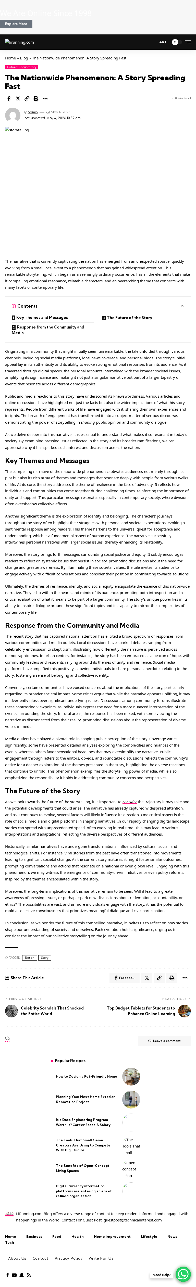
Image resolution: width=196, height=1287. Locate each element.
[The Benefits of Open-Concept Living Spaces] (131, 1168)
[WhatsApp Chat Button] (183, 1274)
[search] (152, 42)
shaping (88, 422)
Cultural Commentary (21, 67)
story (44, 957)
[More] (44, 98)
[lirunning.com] (19, 42)
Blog (24, 57)
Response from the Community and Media (48, 330)
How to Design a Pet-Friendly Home (86, 1076)
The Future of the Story (129, 317)
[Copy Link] (26, 98)
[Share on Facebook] (8, 98)
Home (10, 57)
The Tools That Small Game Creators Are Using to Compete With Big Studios (83, 1145)
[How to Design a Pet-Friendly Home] (131, 1077)
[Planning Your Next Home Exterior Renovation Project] (131, 1099)
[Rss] (28, 1275)
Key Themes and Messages (42, 317)
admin (33, 112)
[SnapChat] (21, 1275)
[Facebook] (7, 1275)
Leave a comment (167, 1041)
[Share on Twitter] (17, 98)
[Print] (36, 98)
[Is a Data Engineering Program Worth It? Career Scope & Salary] (131, 1122)
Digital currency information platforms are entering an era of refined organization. (84, 1191)
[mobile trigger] (186, 42)
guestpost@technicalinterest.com (133, 1219)
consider (129, 801)
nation (29, 957)
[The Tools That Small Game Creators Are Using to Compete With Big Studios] (131, 1145)
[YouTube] (14, 1275)
